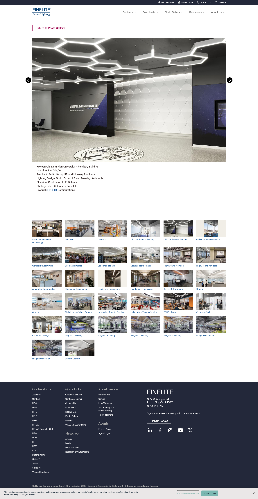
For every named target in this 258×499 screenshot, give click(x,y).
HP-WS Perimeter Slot (42, 429)
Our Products (41, 389)
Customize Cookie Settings (188, 493)
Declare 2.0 (70, 411)
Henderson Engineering (76, 288)
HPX (34, 446)
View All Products (40, 472)
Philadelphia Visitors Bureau (78, 312)
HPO (34, 433)
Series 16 (36, 467)
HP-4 (34, 420)
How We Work (105, 403)
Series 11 (36, 459)
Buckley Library (72, 358)
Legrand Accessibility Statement (105, 486)
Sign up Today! (159, 421)
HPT (34, 442)
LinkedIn (150, 430)
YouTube (180, 430)
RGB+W (69, 420)
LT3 (34, 450)
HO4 (34, 403)
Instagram (170, 430)
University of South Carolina (111, 312)
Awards (68, 439)
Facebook (160, 430)
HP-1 (34, 407)
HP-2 (34, 411)
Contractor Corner (73, 399)
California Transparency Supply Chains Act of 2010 (59, 486)
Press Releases (72, 447)
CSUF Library (170, 312)
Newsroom (73, 433)
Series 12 (36, 463)
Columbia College (204, 312)
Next (229, 80)
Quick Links (73, 389)
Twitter (190, 430)
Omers (199, 288)
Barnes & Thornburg (173, 288)
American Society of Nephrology (41, 241)
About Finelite (108, 389)
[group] (129, 114)
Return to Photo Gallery (50, 28)
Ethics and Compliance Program (142, 486)
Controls (36, 399)
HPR (34, 437)
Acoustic (36, 394)
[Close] (254, 493)
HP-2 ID (52, 190)
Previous (28, 80)
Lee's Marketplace (73, 265)
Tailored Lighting (105, 414)
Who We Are (104, 394)
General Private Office (42, 265)
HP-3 (34, 416)
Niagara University (74, 335)
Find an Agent (167, 2)
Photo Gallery (71, 416)
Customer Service (73, 394)
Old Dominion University (142, 239)
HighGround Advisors (174, 265)
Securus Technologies (141, 265)
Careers (101, 399)
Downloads (70, 407)
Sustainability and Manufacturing (106, 409)
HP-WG (36, 424)
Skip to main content (9, 6)
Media (68, 443)
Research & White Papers (77, 452)
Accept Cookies (209, 493)
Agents (103, 423)
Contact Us (205, 2)
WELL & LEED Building (75, 424)
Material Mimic (38, 454)
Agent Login (187, 2)
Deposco (69, 239)
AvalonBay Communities (43, 288)
